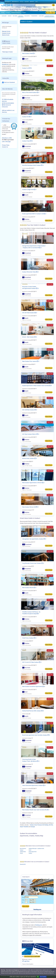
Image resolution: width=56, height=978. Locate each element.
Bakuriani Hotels (6, 31)
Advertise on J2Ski (7, 138)
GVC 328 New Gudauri (28, 410)
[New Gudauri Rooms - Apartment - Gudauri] (37, 579)
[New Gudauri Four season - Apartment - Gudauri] (37, 353)
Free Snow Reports (32, 956)
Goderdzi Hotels (6, 33)
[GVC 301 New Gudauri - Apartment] (37, 305)
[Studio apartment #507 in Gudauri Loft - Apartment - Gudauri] (37, 206)
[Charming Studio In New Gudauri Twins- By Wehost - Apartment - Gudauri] (37, 751)
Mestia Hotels (5, 35)
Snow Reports (15, 1)
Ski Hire (15, 15)
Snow (9, 15)
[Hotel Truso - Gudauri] (37, 630)
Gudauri (4, 15)
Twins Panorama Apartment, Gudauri (32, 785)
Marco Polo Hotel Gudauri (29, 92)
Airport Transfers (24, 826)
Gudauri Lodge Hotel (28, 189)
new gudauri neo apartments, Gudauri (33, 539)
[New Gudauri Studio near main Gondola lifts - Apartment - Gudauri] (37, 802)
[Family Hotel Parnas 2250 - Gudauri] (37, 703)
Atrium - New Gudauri (28, 337)
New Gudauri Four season (29, 361)
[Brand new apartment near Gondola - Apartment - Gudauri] (37, 727)
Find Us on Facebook (9, 82)
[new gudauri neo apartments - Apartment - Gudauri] (37, 531)
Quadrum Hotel (40, 848)
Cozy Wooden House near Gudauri (32, 563)
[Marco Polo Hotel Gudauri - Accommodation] (37, 84)
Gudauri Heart (26, 141)
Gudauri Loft (26, 68)
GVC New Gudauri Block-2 (29, 434)
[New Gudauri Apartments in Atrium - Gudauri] (37, 475)
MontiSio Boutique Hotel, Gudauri (31, 165)
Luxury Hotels (49, 15)
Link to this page (6, 141)
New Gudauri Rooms (28, 587)
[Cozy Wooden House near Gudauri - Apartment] (37, 555)
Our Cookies (43, 976)
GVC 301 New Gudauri (28, 313)
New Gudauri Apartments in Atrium (32, 482)
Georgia (8, 12)
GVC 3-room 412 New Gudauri (30, 662)
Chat (36, 1)
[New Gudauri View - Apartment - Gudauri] (37, 45)
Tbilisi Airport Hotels (7, 52)
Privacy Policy (5, 145)
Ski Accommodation (8, 103)
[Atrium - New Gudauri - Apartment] (37, 329)
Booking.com (5, 64)
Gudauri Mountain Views (29, 272)
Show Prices (49, 60)
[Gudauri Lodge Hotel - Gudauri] (37, 181)
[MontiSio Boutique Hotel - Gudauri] (37, 157)
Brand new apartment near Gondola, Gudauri (35, 735)
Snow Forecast (38, 825)
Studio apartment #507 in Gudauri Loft (33, 214)
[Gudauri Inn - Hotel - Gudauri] (37, 108)
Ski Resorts (8, 1)
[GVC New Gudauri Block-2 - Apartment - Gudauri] (37, 426)
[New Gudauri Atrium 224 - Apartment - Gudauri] (37, 499)
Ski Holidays (45, 825)
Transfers (34, 15)
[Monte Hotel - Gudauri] (37, 450)
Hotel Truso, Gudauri (28, 638)
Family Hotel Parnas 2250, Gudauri (31, 711)
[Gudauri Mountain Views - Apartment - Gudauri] (37, 264)
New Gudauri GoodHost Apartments (32, 686)
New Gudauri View (27, 53)
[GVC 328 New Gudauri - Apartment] (37, 402)
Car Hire (41, 15)
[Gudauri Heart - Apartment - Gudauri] (37, 133)
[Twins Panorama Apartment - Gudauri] (37, 777)
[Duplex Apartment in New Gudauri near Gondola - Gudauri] (37, 377)
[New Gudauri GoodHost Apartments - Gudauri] (37, 678)
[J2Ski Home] (7, 6)
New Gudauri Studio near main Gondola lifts (34, 810)
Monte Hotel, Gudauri (28, 458)
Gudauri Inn (25, 116)
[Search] (53, 5)
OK (38, 976)
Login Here (26, 961)
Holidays (27, 15)
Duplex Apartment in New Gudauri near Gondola (35, 385)
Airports (32, 1)
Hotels (2, 12)
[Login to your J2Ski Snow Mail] (37, 949)
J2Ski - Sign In (51, 12)
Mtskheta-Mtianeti (16, 12)
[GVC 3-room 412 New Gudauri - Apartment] (37, 654)
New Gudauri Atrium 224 (29, 507)
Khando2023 (23, 864)
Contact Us (5, 147)
